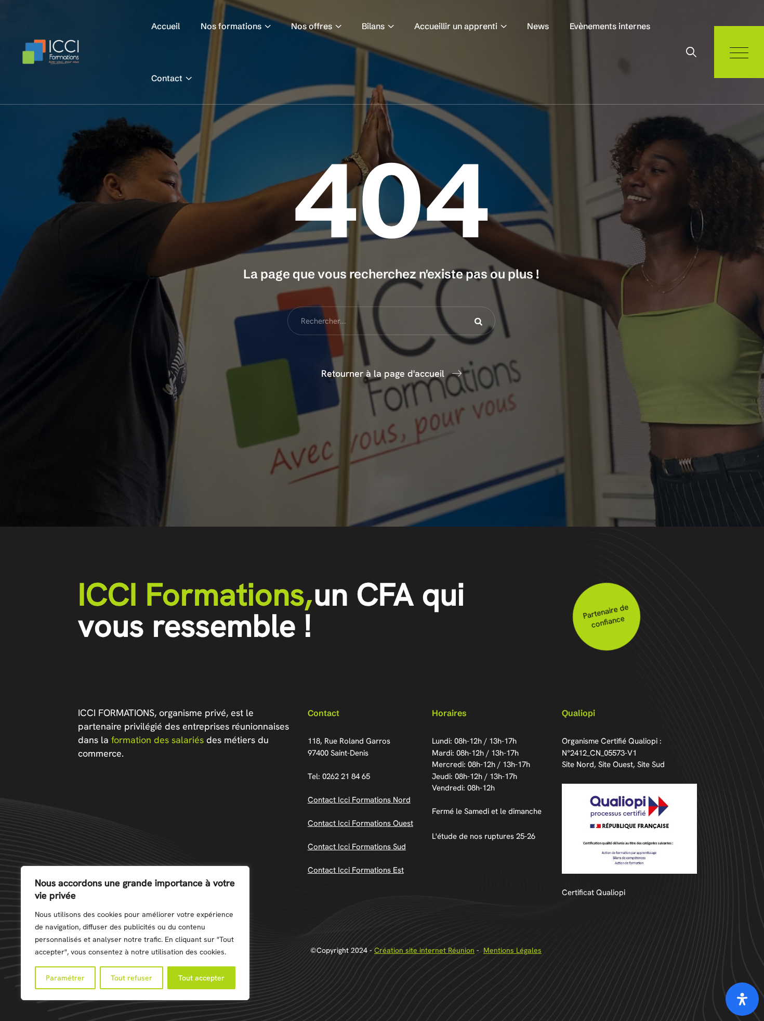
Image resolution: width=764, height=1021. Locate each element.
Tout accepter (201, 977)
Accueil (165, 26)
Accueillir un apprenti (455, 26)
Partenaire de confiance (605, 616)
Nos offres (311, 26)
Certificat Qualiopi (593, 892)
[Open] (742, 999)
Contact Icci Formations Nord (359, 800)
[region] (135, 933)
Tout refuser (131, 977)
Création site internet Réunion (424, 950)
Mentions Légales (512, 950)
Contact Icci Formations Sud (357, 846)
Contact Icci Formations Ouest (360, 823)
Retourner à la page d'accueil (382, 373)
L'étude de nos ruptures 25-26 (483, 836)
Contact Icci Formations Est (356, 870)
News (538, 26)
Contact (166, 78)
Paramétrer (65, 977)
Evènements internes (610, 26)
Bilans (373, 26)
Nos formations (231, 26)
